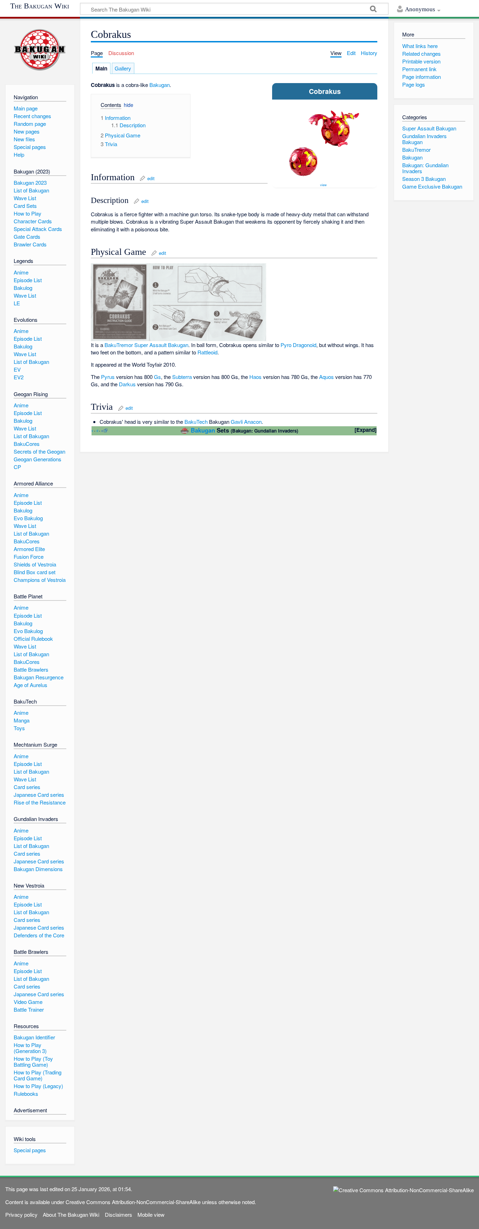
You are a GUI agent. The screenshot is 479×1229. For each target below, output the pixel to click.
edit (151, 178)
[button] (108, 106)
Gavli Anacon (246, 421)
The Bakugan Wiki (39, 6)
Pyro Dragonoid (298, 344)
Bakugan (159, 84)
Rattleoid (207, 352)
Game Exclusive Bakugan (432, 186)
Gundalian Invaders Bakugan (424, 138)
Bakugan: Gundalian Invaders (425, 168)
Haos (255, 376)
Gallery (123, 68)
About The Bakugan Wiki (71, 1214)
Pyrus (108, 376)
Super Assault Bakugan (429, 128)
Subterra (182, 376)
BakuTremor (118, 344)
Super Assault (150, 344)
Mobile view (150, 1214)
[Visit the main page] (40, 50)
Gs (157, 376)
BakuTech (196, 421)
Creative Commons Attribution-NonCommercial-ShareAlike (133, 1202)
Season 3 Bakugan (424, 178)
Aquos (326, 376)
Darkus (127, 384)
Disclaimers (118, 1214)
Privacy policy (21, 1214)
